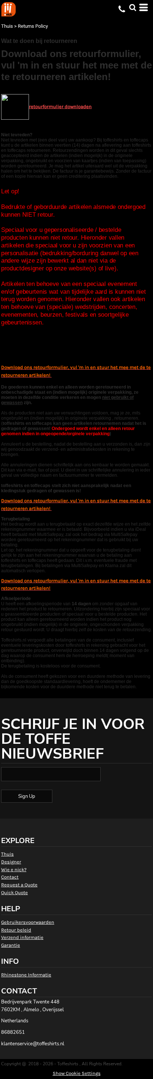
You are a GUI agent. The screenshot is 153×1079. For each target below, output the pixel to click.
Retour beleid (16, 930)
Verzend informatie (22, 937)
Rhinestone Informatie (26, 975)
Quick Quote (14, 892)
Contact (10, 877)
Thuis (7, 26)
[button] (132, 7)
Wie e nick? (13, 869)
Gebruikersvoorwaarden (27, 922)
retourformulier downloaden (60, 106)
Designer (11, 862)
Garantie (10, 945)
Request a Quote (19, 884)
